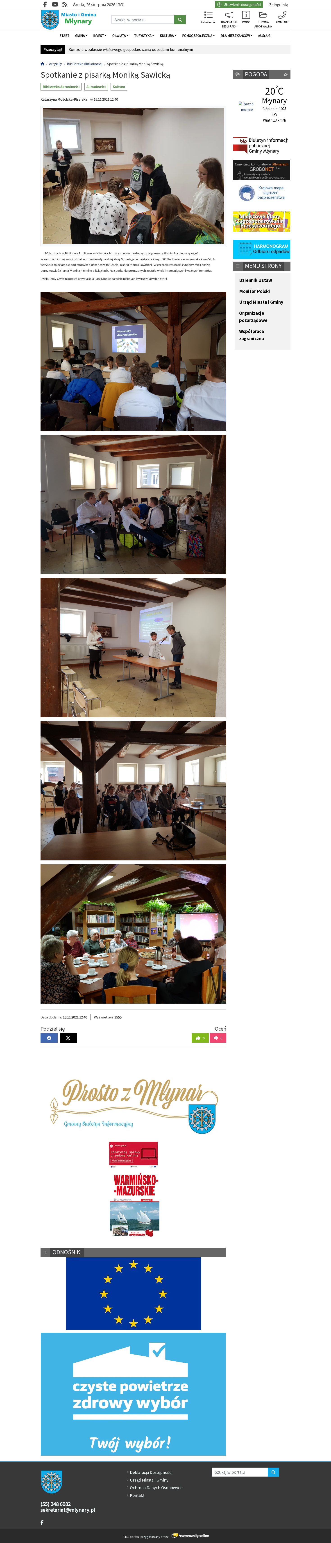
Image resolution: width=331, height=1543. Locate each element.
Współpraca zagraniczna (251, 335)
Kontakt (137, 1495)
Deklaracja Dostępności (151, 1472)
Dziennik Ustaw (255, 280)
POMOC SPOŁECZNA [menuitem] (197, 35)
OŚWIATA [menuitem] (119, 35)
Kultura (119, 86)
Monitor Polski (254, 291)
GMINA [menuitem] (80, 35)
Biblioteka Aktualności (61, 86)
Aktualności (96, 86)
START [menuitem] (64, 35)
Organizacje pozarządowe (253, 317)
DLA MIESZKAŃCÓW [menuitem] (235, 35)
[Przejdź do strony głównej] (69, 19)
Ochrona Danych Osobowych (156, 1487)
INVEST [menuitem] (98, 35)
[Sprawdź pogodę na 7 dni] (247, 107)
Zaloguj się (278, 4)
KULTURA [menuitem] (167, 35)
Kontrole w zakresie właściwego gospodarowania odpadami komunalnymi (131, 49)
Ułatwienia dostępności (242, 4)
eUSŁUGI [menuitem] (264, 35)
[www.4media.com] (189, 1535)
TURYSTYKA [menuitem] (143, 35)
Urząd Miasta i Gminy (261, 302)
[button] (286, 74)
